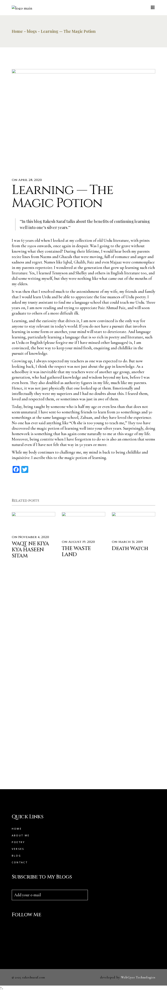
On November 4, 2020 (30, 537)
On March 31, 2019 (127, 542)
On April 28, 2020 (27, 180)
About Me (21, 835)
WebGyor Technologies (138, 977)
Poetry (18, 842)
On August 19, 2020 (78, 542)
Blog (16, 855)
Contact (20, 862)
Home (17, 828)
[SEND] (84, 895)
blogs (32, 31)
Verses (18, 848)
